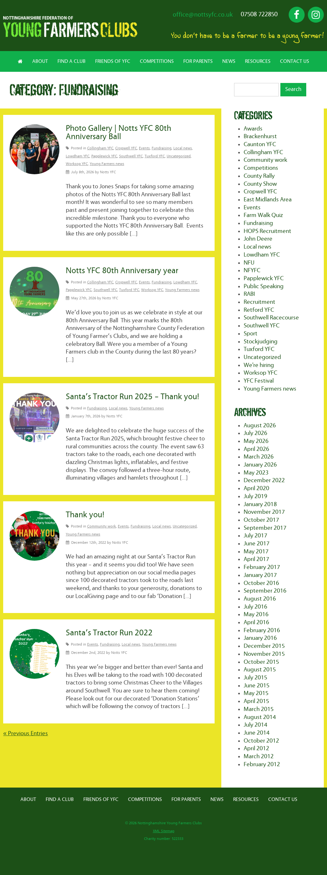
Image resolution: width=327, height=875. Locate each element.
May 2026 (256, 441)
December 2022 (264, 480)
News (228, 61)
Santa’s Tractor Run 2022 (109, 633)
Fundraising (161, 148)
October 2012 (261, 740)
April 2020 (256, 488)
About (40, 61)
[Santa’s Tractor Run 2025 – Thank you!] (34, 418)
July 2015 (255, 677)
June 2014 (257, 732)
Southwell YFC (131, 156)
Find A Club (71, 61)
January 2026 (260, 464)
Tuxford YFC (155, 156)
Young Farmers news (107, 164)
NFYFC (252, 270)
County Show (260, 184)
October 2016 (261, 583)
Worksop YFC (77, 164)
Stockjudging (261, 341)
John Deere (258, 239)
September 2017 (265, 528)
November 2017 (264, 512)
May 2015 (256, 693)
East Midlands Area (268, 199)
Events (144, 148)
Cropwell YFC (126, 148)
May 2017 (256, 551)
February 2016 (262, 630)
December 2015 (264, 646)
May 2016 (256, 614)
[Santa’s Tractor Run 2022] (34, 654)
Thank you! (85, 515)
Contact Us (294, 61)
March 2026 (259, 456)
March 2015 (259, 709)
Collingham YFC (100, 148)
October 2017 (261, 520)
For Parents (198, 61)
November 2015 (264, 654)
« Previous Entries (25, 733)
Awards (253, 128)
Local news (182, 148)
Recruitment (259, 302)
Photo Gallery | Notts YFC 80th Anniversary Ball (118, 132)
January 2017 (260, 575)
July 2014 (255, 725)
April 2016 (256, 622)
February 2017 (262, 567)
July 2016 (255, 606)
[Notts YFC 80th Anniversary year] (34, 292)
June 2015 (257, 685)
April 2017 (256, 559)
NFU (249, 262)
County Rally (259, 176)
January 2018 (260, 504)
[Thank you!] (34, 536)
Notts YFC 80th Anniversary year (122, 270)
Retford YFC (259, 310)
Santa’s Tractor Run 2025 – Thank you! (132, 396)
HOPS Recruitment (267, 231)
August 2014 (260, 717)
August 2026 (260, 425)
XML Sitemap (163, 831)
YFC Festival (259, 381)
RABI (249, 294)
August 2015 (260, 669)
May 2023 (256, 472)
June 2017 (257, 543)
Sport (250, 333)
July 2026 (255, 433)
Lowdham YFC (77, 156)
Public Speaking (264, 286)
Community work (101, 526)
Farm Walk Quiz (263, 215)
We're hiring (259, 365)
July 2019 (255, 496)
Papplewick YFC (104, 156)
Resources (257, 61)
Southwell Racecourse (271, 317)
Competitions (157, 61)
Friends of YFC (112, 61)
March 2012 (259, 756)
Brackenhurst (260, 136)
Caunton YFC (260, 144)
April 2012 (256, 748)
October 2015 (261, 662)
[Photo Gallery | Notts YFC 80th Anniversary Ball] (34, 149)
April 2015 (256, 701)
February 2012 (262, 764)
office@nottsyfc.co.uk (203, 14)
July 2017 (255, 535)
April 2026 (256, 449)
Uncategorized (179, 156)
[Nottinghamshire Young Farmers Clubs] (70, 35)
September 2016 (265, 590)
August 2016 (260, 598)
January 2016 (260, 638)
